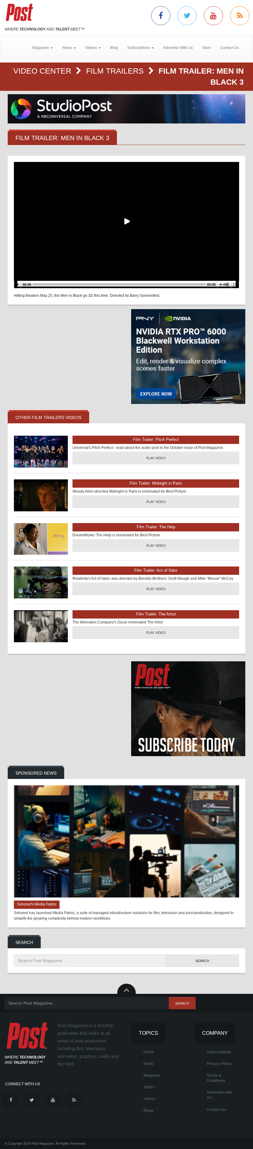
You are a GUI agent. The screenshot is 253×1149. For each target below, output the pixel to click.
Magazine (151, 1075)
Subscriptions (219, 1052)
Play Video (156, 458)
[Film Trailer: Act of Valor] (41, 582)
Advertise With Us (178, 48)
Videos (149, 1099)
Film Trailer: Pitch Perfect (156, 439)
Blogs (148, 1110)
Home (148, 1052)
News (148, 1064)
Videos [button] (91, 48)
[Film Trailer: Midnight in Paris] (41, 495)
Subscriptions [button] (139, 48)
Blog (114, 48)
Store (206, 48)
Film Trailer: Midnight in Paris (156, 483)
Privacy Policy (219, 1064)
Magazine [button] (41, 48)
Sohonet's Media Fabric (36, 904)
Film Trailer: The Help (156, 527)
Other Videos (48, 417)
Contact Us (229, 48)
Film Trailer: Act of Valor (155, 570)
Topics (149, 1087)
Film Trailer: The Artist (156, 614)
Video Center (43, 71)
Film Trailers (116, 71)
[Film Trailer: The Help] (41, 539)
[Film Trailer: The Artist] (41, 626)
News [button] (67, 48)
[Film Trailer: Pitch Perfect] (41, 452)
